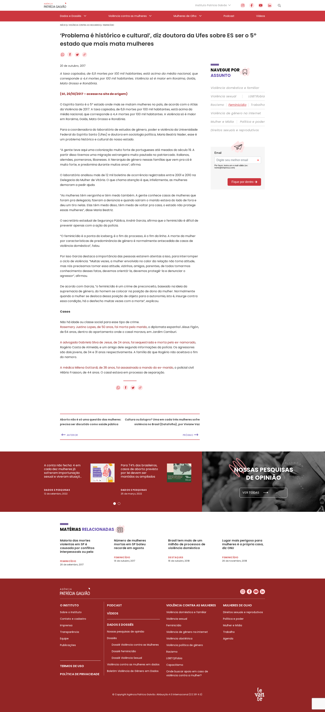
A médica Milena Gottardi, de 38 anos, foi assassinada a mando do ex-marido (116, 367)
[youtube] (260, 5)
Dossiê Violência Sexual (127, 658)
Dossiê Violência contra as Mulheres (135, 645)
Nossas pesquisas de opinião (125, 631)
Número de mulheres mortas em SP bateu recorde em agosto (130, 544)
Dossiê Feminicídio (124, 651)
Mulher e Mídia (222, 121)
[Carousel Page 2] (119, 503)
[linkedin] (269, 5)
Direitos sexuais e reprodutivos (235, 130)
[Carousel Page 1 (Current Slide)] (114, 503)
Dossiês (112, 638)
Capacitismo (174, 665)
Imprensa (66, 625)
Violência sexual (223, 96)
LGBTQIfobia (174, 658)
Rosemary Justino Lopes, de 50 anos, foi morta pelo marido (103, 327)
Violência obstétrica (179, 638)
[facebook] (251, 5)
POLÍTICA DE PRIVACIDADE (79, 674)
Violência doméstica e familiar (235, 88)
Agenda (228, 638)
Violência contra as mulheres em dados (133, 664)
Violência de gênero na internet (236, 113)
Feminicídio (237, 105)
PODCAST (114, 605)
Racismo (217, 105)
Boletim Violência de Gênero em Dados (133, 671)
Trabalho (258, 105)
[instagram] (242, 5)
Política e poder (252, 121)
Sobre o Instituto (71, 612)
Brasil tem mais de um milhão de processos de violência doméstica (186, 544)
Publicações (68, 645)
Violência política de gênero (184, 645)
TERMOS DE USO (72, 666)
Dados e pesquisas (57, 490)
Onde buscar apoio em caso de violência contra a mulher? (187, 673)
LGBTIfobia (256, 96)
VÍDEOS (112, 613)
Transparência (69, 632)
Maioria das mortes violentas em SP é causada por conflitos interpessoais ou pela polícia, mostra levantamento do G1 (77, 546)
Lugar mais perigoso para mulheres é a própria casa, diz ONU (242, 544)
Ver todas (251, 492)
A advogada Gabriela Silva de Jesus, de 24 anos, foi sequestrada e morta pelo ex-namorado (127, 342)
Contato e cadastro (73, 619)
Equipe (64, 638)
